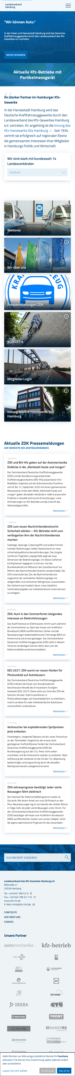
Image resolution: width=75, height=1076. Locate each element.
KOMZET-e (15, 341)
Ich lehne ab (48, 1070)
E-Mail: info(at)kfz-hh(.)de (17, 904)
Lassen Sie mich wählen (14, 1070)
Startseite (10, 912)
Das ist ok (64, 1070)
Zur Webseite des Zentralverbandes (26, 448)
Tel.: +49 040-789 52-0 (16, 893)
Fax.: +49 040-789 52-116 (18, 897)
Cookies (9, 922)
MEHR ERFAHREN (15, 55)
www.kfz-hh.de (12, 900)
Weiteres (14, 230)
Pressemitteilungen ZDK (25, 304)
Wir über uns (16, 267)
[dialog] (37, 1064)
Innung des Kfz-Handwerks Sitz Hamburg (37, 128)
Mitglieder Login (19, 379)
